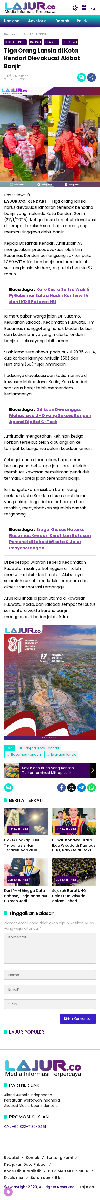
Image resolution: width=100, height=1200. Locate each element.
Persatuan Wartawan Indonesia (32, 1100)
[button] (75, 8)
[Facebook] (61, 787)
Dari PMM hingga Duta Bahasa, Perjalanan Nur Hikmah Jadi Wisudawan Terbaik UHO (26, 896)
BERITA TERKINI (15, 42)
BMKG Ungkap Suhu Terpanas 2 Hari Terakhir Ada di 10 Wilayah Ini (22, 845)
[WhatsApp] (91, 787)
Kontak (32, 1157)
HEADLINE (51, 42)
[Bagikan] (91, 77)
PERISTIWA (70, 42)
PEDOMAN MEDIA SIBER (68, 1171)
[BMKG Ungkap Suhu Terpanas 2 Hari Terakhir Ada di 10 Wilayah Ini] (26, 821)
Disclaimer (14, 1177)
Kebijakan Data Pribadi (25, 1164)
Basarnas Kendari (26, 754)
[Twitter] (71, 787)
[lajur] (29, 7)
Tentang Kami (59, 1157)
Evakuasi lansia (63, 754)
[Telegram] (81, 787)
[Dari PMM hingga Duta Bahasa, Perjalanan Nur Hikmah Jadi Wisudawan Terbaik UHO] (26, 872)
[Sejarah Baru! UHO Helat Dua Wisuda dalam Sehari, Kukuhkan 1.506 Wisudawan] (74, 872)
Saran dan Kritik (45, 1177)
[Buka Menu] (84, 8)
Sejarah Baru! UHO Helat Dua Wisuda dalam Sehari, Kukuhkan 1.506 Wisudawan (69, 896)
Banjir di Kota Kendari (41, 748)
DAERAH (35, 42)
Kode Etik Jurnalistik (22, 1171)
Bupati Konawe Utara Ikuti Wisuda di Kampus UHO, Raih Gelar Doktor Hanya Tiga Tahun (73, 845)
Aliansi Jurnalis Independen (28, 1094)
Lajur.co (87, 1186)
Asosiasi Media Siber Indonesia (31, 1105)
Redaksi (11, 1157)
